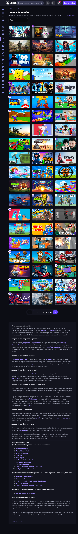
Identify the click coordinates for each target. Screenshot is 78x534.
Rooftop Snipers (53, 347)
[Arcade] (3, 42)
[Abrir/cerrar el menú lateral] (3, 3)
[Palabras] (3, 77)
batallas (48, 359)
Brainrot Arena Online (24, 477)
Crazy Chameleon (22, 464)
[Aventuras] (3, 46)
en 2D (37, 418)
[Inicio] (3, 9)
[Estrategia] (3, 66)
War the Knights (22, 449)
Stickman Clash (22, 453)
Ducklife (15, 378)
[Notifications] (59, 3)
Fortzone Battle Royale (25, 460)
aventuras (23, 430)
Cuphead (31, 406)
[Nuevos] (3, 16)
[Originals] (3, 27)
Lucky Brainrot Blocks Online (27, 469)
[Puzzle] (3, 80)
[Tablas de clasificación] (3, 34)
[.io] (3, 70)
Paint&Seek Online (23, 451)
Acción (17, 9)
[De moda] (3, 20)
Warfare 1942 (21, 455)
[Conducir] (3, 56)
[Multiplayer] (3, 30)
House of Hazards (61, 418)
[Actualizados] (3, 23)
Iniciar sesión (69, 3)
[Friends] (48, 3)
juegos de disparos (48, 330)
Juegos (11, 9)
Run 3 (34, 374)
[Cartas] (3, 49)
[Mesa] (3, 73)
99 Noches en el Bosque (25, 493)
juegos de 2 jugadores (31, 343)
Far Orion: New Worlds (20, 359)
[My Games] (53, 3)
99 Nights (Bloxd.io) (23, 462)
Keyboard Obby (22, 479)
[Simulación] (3, 84)
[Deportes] (3, 60)
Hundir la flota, (27, 364)
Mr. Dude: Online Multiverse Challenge (31, 481)
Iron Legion (20, 458)
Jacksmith (33, 399)
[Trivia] (3, 87)
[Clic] (3, 53)
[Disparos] (3, 63)
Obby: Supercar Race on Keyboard (29, 467)
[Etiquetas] (3, 92)
